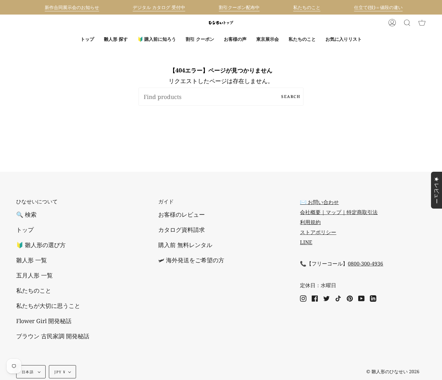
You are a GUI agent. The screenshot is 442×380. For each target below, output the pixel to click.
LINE (306, 242)
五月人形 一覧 (34, 275)
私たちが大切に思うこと (48, 305)
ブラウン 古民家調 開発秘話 (52, 336)
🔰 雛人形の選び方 (41, 245)
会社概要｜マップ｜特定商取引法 (339, 212)
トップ (25, 229)
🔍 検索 (26, 214)
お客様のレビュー (181, 214)
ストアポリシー (318, 232)
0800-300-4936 (365, 263)
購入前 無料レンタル (185, 245)
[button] (116, 39)
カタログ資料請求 (181, 229)
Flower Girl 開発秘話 (44, 321)
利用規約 (310, 222)
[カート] (421, 23)
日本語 (28, 371)
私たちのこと (33, 290)
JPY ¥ (59, 371)
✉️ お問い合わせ (319, 202)
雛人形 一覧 (31, 260)
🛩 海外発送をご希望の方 (191, 260)
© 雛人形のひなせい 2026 (392, 371)
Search (290, 96)
